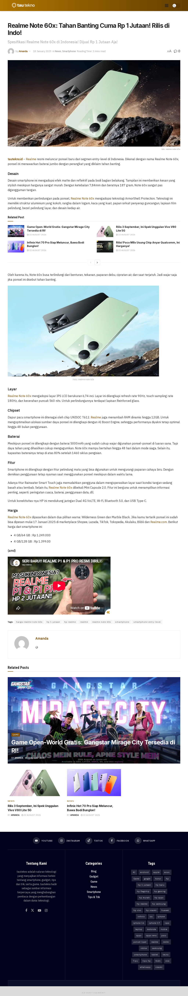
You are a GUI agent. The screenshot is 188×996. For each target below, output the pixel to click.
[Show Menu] (166, 5)
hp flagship (143, 891)
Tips (135, 961)
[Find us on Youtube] (39, 910)
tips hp (147, 961)
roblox (144, 948)
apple (156, 872)
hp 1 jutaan (53, 621)
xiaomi (159, 967)
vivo (167, 961)
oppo (138, 935)
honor (158, 878)
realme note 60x (101, 621)
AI (134, 872)
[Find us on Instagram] (46, 910)
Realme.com (158, 522)
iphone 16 (138, 923)
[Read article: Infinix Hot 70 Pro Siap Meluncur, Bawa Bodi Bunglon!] (16, 246)
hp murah (144, 897)
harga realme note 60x (29, 621)
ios (151, 916)
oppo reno (151, 935)
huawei (165, 910)
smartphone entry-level (147, 621)
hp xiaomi (151, 910)
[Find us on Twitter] (32, 910)
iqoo (167, 923)
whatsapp (145, 967)
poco (163, 935)
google (147, 878)
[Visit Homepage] (22, 5)
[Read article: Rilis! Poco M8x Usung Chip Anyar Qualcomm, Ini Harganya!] (105, 246)
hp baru (160, 885)
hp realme (70, 621)
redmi (166, 942)
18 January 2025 (42, 51)
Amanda (23, 51)
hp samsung (159, 904)
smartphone (122, 621)
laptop (138, 929)
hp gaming (159, 891)
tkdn (158, 961)
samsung (157, 948)
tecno (166, 954)
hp (167, 878)
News (58, 51)
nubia (164, 929)
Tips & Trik (94, 897)
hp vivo (137, 910)
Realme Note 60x (82, 198)
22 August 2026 (37, 234)
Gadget (93, 876)
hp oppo (159, 897)
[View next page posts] (97, 262)
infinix (141, 916)
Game (15, 734)
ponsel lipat (140, 942)
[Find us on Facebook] (26, 910)
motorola (151, 929)
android (144, 872)
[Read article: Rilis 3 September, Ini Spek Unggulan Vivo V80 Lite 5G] (105, 231)
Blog (94, 871)
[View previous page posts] (90, 262)
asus (167, 872)
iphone (161, 916)
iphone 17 (154, 923)
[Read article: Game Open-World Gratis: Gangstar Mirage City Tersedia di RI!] (16, 231)
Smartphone (69, 51)
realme (84, 621)
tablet (155, 954)
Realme (31, 159)
